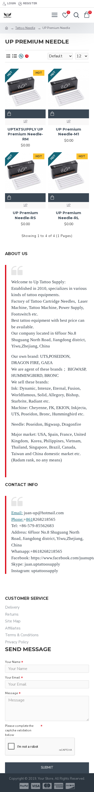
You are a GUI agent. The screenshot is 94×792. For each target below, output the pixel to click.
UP (25, 121)
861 (29, 519)
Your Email (12, 678)
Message (11, 693)
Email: (17, 512)
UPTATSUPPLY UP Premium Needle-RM (25, 134)
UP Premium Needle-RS (25, 215)
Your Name (12, 662)
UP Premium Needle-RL (68, 215)
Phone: (17, 519)
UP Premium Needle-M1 (68, 132)
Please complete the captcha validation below (19, 730)
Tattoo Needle (25, 28)
